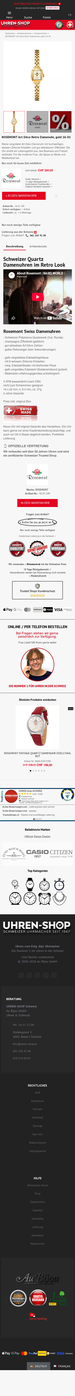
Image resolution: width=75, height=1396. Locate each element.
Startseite (9, 33)
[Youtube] (54, 975)
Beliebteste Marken (37, 830)
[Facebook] (29, 975)
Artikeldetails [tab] (38, 246)
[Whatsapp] (45, 975)
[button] (28, 14)
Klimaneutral (33, 564)
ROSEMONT (42, 489)
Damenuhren (40, 33)
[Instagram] (37, 975)
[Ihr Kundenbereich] (58, 15)
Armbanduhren (24, 33)
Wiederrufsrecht (38, 575)
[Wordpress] (21, 975)
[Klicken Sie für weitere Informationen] (37, 804)
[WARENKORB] (47, 14)
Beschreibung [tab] (14, 246)
